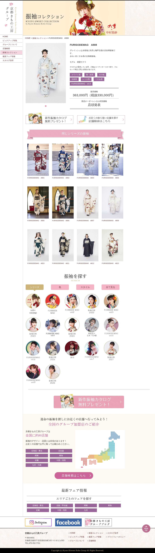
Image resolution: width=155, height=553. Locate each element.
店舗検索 (6, 48)
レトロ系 (86, 79)
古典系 (74, 79)
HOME (5, 37)
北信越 (61, 451)
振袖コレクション (10, 52)
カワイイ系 (76, 75)
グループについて (10, 44)
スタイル (85, 287)
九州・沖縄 (36, 465)
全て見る (110, 287)
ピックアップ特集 (10, 41)
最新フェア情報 (9, 56)
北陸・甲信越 (62, 505)
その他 (101, 75)
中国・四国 (61, 460)
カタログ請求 (8, 60)
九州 (86, 510)
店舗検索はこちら (74, 475)
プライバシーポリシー (116, 537)
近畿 (37, 460)
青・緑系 (89, 75)
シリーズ (34, 287)
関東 (37, 455)
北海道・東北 (36, 451)
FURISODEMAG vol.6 (81, 84)
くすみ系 (99, 79)
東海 (61, 455)
